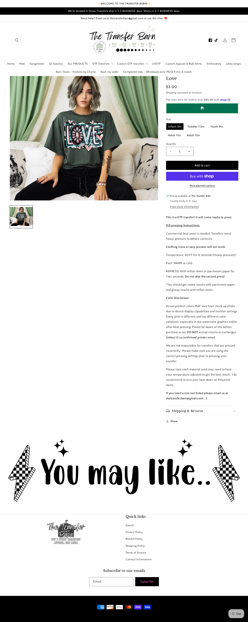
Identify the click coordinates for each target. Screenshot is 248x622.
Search (130, 525)
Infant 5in (175, 126)
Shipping (171, 92)
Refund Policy (134, 539)
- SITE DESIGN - (129, 614)
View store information (184, 206)
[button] (17, 40)
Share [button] (174, 421)
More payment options (202, 185)
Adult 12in (193, 135)
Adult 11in (174, 135)
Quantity (171, 143)
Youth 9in (216, 126)
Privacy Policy (134, 532)
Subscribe (147, 581)
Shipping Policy (135, 546)
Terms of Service (136, 552)
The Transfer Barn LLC (108, 614)
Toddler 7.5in (196, 126)
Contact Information (139, 559)
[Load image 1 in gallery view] (21, 216)
